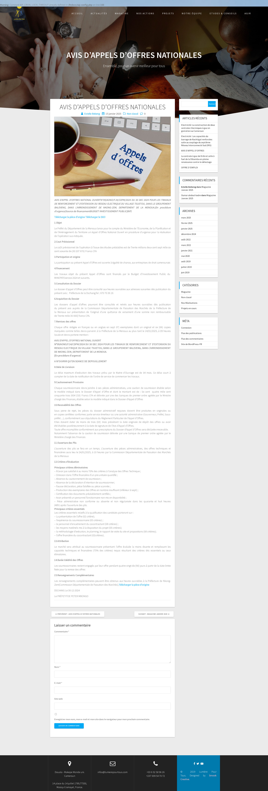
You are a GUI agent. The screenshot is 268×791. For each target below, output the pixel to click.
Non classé (132, 113)
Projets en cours (189, 308)
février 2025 (186, 223)
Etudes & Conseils (223, 13)
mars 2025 (186, 217)
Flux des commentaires (192, 338)
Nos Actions (145, 13)
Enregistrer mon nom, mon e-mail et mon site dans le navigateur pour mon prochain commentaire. (102, 719)
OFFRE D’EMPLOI (189, 167)
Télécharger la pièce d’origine (69, 217)
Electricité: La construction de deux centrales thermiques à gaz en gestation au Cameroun (198, 128)
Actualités (99, 13)
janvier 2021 (186, 250)
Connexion (186, 327)
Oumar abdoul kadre (191, 195)
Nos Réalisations (189, 302)
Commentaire (61, 631)
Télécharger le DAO (95, 217)
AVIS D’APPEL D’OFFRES (192, 150)
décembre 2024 (188, 234)
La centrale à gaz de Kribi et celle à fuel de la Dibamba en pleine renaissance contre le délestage (197, 159)
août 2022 (186, 239)
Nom (57, 667)
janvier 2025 (186, 228)
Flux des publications (191, 333)
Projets (168, 13)
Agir (248, 13)
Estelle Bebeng (92, 113)
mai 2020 (185, 256)
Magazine (122, 13)
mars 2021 (186, 245)
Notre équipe (192, 13)
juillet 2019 (186, 267)
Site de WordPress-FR (191, 344)
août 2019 (186, 261)
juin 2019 (185, 272)
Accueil (77, 13)
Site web (58, 698)
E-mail (58, 682)
